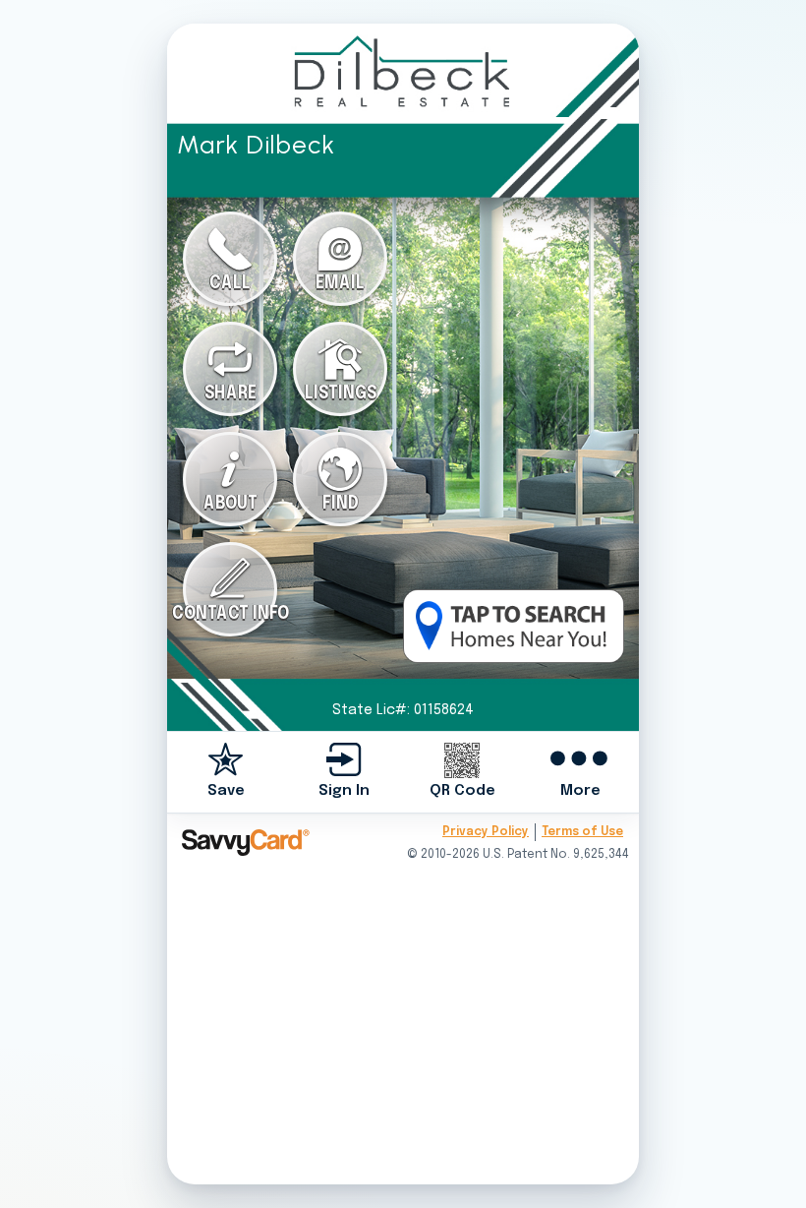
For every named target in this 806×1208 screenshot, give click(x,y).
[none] (226, 772)
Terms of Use (582, 832)
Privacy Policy (485, 832)
